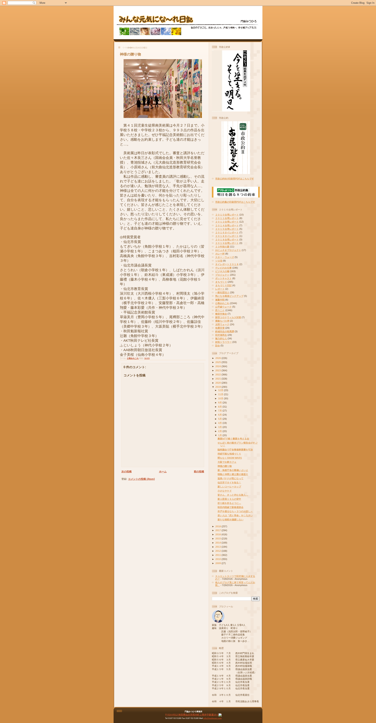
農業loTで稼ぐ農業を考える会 (233, 438)
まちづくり (221, 282)
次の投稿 (126, 471)
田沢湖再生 (221, 335)
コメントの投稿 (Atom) (141, 478)
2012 (218, 551)
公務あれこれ (133, 358)
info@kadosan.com (212, 718)
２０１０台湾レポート (227, 214)
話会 (217, 345)
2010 (218, 559)
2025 (218, 362)
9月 (220, 402)
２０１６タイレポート (227, 232)
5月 (220, 419)
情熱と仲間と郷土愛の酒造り (233, 474)
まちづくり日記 (223, 285)
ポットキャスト (223, 278)
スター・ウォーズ (224, 257)
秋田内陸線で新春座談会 (230, 507)
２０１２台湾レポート (227, 221)
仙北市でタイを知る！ (229, 482)
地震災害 (220, 328)
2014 (218, 542)
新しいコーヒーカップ (229, 486)
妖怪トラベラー (223, 342)
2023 (218, 370)
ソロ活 (218, 260)
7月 (220, 410)
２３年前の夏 (222, 246)
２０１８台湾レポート (227, 239)
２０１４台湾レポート (227, 225)
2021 (218, 378)
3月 (220, 427)
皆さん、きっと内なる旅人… (233, 495)
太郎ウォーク (222, 324)
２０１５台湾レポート (227, 229)
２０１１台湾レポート (227, 218)
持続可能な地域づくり (229, 453)
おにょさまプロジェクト (228, 250)
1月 (220, 435)
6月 (220, 414)
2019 (218, 387)
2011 (218, 555)
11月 (221, 394)
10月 (221, 398)
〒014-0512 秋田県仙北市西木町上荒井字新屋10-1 (192, 714)
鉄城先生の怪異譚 (224, 331)
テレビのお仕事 (223, 267)
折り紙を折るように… (229, 503)
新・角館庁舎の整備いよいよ (233, 470)
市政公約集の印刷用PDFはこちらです (235, 202)
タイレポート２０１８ (227, 264)
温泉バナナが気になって (230, 478)
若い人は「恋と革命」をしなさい (235, 515)
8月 (220, 406)
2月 (220, 431)
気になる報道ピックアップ (229, 296)
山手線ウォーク (223, 306)
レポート (220, 289)
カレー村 (220, 253)
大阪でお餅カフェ (227, 462)
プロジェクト (222, 275)
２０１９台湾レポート (227, 243)
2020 (218, 382)
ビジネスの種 (222, 271)
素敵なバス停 (222, 321)
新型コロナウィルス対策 (228, 317)
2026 (218, 358)
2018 (218, 526)
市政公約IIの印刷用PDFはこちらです (234, 178)
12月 (221, 390)
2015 (218, 538)
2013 (218, 546)
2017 (218, 530)
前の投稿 (199, 471)
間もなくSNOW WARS (230, 458)
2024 (218, 366)
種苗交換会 (221, 314)
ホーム (163, 471)
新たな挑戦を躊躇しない (230, 519)
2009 (218, 563)
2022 (218, 374)
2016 (218, 534)
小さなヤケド (225, 490)
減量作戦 (220, 299)
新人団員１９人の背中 (229, 499)
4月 (220, 423)
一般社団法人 (222, 292)
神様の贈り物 (130, 54)
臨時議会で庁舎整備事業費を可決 (235, 449)
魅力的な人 (221, 338)
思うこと (220, 310)
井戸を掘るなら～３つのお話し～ (235, 511)
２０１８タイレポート (227, 236)
